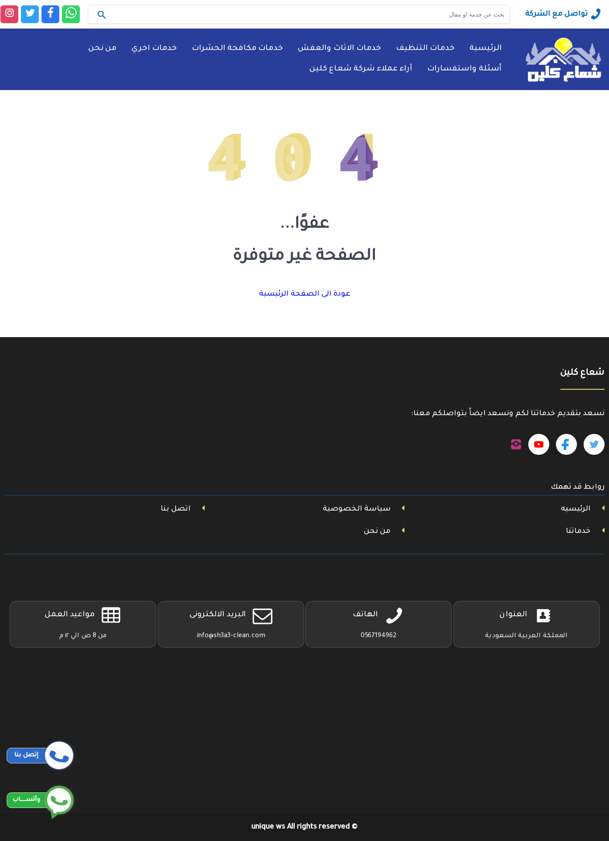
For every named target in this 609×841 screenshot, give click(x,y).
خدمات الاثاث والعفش (339, 49)
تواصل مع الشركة (556, 14)
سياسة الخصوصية (357, 509)
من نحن (102, 49)
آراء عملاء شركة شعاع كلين (360, 69)
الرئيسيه (575, 509)
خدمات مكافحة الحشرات (237, 49)
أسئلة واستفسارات (464, 69)
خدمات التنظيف (425, 49)
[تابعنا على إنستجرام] (516, 445)
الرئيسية (485, 49)
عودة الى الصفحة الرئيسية (304, 294)
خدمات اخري (154, 49)
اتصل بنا (175, 509)
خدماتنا (578, 532)
